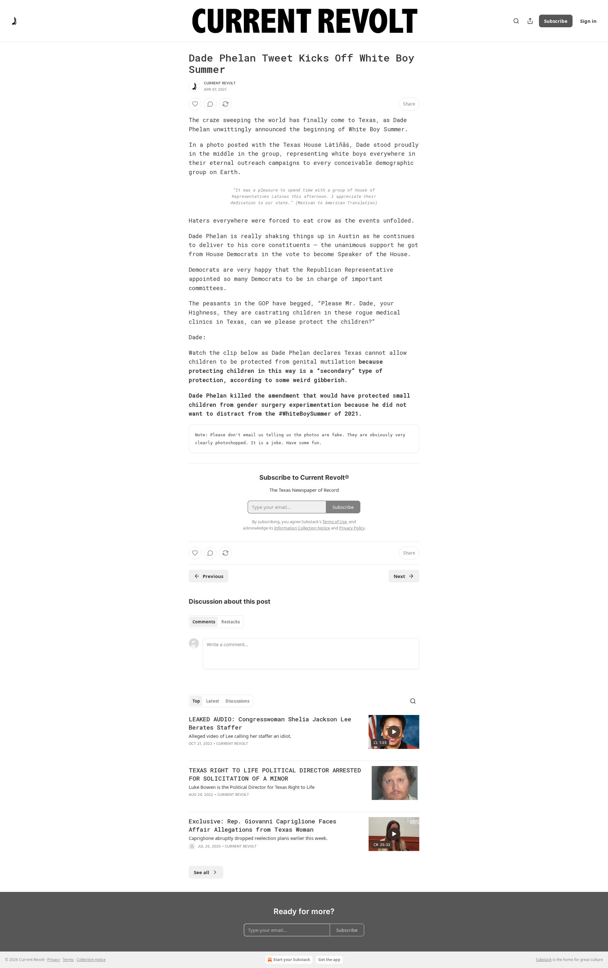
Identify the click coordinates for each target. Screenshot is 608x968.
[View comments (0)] (210, 104)
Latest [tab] (212, 701)
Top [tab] (196, 701)
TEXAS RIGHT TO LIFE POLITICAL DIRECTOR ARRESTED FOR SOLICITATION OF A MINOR (275, 774)
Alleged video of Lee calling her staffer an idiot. (240, 736)
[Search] (516, 21)
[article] (304, 735)
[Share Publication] (530, 21)
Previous (213, 576)
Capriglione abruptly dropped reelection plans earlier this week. (258, 838)
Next (399, 576)
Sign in (588, 21)
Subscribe (555, 21)
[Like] (195, 104)
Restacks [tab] (230, 622)
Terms (68, 959)
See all (201, 872)
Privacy (53, 959)
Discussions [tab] (237, 701)
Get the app (329, 959)
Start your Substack (291, 959)
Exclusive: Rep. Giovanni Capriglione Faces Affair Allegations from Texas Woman (262, 825)
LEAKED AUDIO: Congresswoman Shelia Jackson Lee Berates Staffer (270, 723)
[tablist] (216, 621)
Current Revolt (220, 83)
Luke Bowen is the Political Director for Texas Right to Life (251, 787)
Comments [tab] (204, 622)
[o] (394, 731)
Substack (544, 959)
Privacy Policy (351, 528)
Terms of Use (334, 521)
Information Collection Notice (302, 528)
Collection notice (91, 959)
